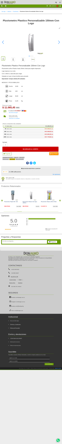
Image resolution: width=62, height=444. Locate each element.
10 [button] (47, 211)
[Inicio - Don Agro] (8, 2)
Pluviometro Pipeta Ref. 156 (11, 201)
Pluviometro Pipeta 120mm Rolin (49, 201)
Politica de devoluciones (15, 345)
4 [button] (19, 211)
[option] (13, 200)
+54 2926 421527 (15, 273)
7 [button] (33, 211)
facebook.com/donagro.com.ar (18, 297)
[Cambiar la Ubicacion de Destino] (47, 6)
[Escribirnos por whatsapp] (60, 2)
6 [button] (28, 211)
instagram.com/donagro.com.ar (18, 301)
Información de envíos (15, 341)
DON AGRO (21, 159)
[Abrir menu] (2, 2)
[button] (3, 42)
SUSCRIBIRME (48, 364)
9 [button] (42, 211)
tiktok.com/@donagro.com (17, 310)
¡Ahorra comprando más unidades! (11, 123)
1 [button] (6, 211)
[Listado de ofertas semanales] (2, 6)
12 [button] (56, 211)
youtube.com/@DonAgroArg (17, 306)
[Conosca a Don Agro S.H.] (6, 6)
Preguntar (7, 153)
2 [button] (10, 211)
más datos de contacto (16, 286)
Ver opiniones (56, 174)
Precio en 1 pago (7, 105)
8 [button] (38, 211)
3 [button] (15, 211)
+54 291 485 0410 (15, 269)
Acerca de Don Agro (14, 320)
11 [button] (51, 211)
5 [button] (24, 211)
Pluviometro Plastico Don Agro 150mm (30, 202)
